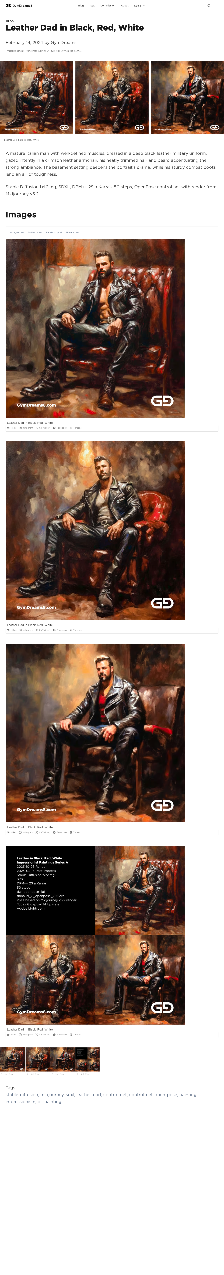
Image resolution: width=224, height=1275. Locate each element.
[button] (140, 6)
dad (98, 1094)
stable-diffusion (23, 1094)
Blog (81, 5)
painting (188, 1094)
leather (84, 1094)
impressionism (22, 1101)
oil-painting (49, 1101)
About (125, 5)
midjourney (53, 1094)
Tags (92, 5)
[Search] (209, 5)
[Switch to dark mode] (215, 5)
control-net (116, 1094)
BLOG (10, 21)
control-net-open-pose (154, 1094)
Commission (107, 5)
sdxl (71, 1094)
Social (138, 5)
